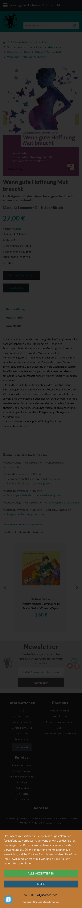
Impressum (28, 902)
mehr (41, 884)
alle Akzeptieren (41, 873)
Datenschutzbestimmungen (46, 902)
